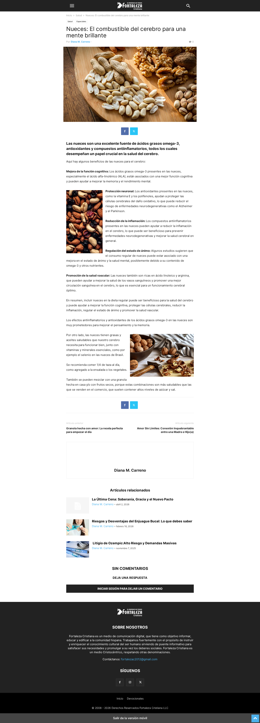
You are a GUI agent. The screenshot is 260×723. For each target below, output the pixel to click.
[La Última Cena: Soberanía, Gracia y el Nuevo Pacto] (77, 506)
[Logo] (130, 616)
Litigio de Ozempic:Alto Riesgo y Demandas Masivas (134, 543)
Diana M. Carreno (80, 41)
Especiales (81, 21)
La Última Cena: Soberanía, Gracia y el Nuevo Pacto (132, 499)
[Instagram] (130, 682)
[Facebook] (125, 131)
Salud (79, 15)
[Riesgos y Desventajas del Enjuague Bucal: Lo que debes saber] (77, 527)
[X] (134, 131)
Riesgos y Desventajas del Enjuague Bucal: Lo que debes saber (142, 521)
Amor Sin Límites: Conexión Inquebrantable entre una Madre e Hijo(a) (165, 430)
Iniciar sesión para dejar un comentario (130, 588)
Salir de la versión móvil (130, 718)
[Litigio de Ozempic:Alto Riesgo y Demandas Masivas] (77, 549)
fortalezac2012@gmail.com (139, 659)
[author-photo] (130, 465)
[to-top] (255, 717)
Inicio (69, 15)
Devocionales (135, 698)
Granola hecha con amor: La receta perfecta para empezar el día (94, 430)
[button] (72, 5)
